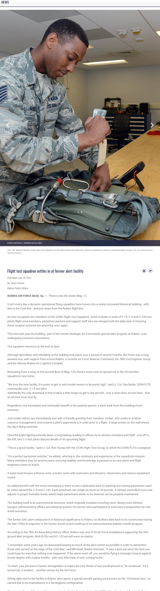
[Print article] (144, 271)
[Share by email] (150, 271)
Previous (8, 125)
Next (152, 125)
